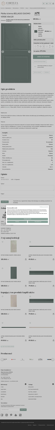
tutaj (29, 214)
